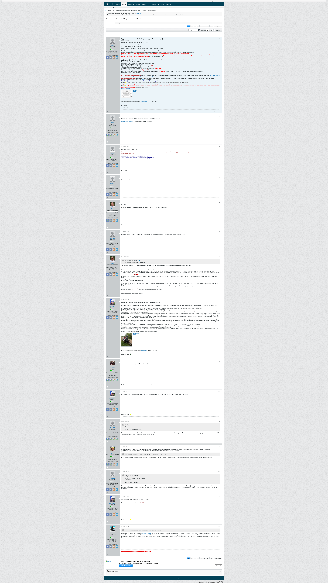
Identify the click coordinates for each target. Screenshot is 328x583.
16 (211, 26)
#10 (219, 391)
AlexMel (112, 427)
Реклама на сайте (195, 577)
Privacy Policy (218, 577)
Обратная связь (185, 577)
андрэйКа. (112, 306)
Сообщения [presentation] (110, 23)
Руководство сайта (207, 577)
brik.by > (218, 565)
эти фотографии (146, 533)
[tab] (110, 23)
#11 (219, 421)
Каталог (138, 4)
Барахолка (131, 4)
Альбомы (119, 7)
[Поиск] (199, 30)
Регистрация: (109, 51)
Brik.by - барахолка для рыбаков (131, 561)
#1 (219, 38)
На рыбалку (145, 4)
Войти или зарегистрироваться (214, 1)
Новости (117, 4)
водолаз (112, 367)
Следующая (218, 26)
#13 (219, 471)
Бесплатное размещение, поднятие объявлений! (143, 563)
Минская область (152, 10)
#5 (219, 202)
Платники (153, 4)
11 (207, 26)
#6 (219, 231)
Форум (124, 4)
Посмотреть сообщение (139, 260)
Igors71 (112, 183)
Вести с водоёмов (117, 10)
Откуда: (111, 215)
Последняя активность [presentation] (123, 23)
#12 (219, 446)
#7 (219, 257)
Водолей (112, 453)
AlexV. (112, 533)
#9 (219, 361)
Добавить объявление (125, 565)
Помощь (177, 577)
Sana (112, 45)
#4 (219, 177)
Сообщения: (111, 53)
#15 (219, 526)
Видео (124, 7)
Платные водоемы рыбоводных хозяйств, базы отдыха (134, 10)
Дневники (161, 4)
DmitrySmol (144, 101)
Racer (112, 208)
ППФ (143, 79)
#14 (219, 496)
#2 (219, 116)
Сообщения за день (110, 7)
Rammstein (144, 350)
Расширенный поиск (218, 7)
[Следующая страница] (214, 30)
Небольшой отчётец (127, 121)
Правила (168, 4)
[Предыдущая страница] (213, 30)
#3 (219, 146)
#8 (219, 300)
